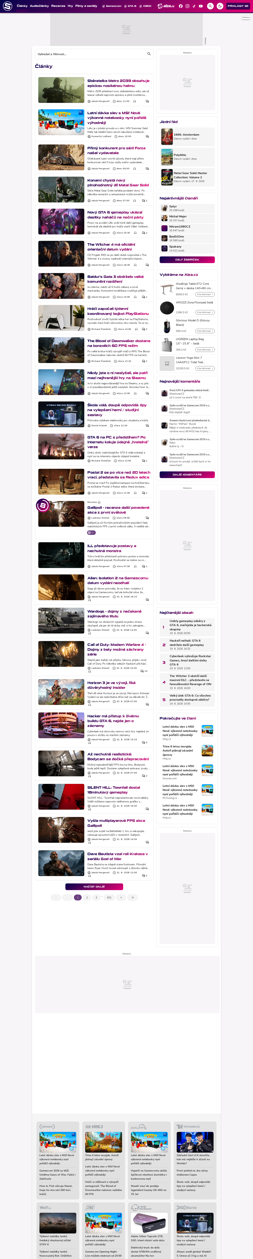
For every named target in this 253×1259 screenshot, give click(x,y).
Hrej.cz (167, 758)
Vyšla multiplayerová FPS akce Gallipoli (116, 823)
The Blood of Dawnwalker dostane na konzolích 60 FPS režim (118, 343)
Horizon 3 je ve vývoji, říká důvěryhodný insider (111, 685)
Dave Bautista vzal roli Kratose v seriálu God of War (117, 856)
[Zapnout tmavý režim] (220, 6)
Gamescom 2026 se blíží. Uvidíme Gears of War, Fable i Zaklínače (57, 1174)
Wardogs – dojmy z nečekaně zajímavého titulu (114, 613)
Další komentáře (187, 474)
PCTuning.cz (170, 798)
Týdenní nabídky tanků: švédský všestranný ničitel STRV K (55, 1240)
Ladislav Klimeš (100, 518)
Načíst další (94, 886)
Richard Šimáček (101, 329)
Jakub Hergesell (100, 101)
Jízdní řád (168, 122)
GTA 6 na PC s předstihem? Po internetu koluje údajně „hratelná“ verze (118, 442)
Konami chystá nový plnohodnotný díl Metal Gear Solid (118, 182)
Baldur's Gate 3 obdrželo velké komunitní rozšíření (115, 279)
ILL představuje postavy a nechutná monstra (111, 548)
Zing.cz (167, 739)
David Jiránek (99, 426)
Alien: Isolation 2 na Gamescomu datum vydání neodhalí (117, 580)
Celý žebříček (187, 259)
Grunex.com (170, 778)
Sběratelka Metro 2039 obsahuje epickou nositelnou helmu (118, 83)
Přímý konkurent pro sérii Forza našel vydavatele (116, 150)
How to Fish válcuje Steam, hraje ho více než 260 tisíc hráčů (56, 1190)
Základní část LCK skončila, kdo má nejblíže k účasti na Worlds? (193, 1159)
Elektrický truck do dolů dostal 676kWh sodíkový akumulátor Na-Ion (146, 1251)
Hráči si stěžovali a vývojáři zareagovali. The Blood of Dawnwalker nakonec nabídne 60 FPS (103, 1188)
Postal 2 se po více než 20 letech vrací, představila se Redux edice (118, 474)
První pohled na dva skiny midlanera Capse (192, 1172)
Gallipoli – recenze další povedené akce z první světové (118, 510)
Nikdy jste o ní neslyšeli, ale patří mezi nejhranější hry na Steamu (117, 375)
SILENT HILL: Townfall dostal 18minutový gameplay (113, 789)
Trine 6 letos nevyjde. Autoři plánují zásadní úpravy (178, 751)
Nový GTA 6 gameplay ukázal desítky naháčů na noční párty (115, 214)
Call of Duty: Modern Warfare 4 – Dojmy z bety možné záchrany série (116, 650)
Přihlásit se (238, 6)
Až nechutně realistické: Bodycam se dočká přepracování (118, 756)
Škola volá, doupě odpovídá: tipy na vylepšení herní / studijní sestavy (117, 410)
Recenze (92, 502)
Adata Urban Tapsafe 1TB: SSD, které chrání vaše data (147, 1238)
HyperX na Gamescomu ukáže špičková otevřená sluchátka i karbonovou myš (149, 1174)
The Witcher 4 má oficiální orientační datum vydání (111, 246)
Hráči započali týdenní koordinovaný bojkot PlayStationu (118, 311)
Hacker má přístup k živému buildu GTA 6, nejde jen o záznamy (113, 721)
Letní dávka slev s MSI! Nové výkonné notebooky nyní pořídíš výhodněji (117, 118)
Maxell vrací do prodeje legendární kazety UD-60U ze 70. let (148, 1190)
